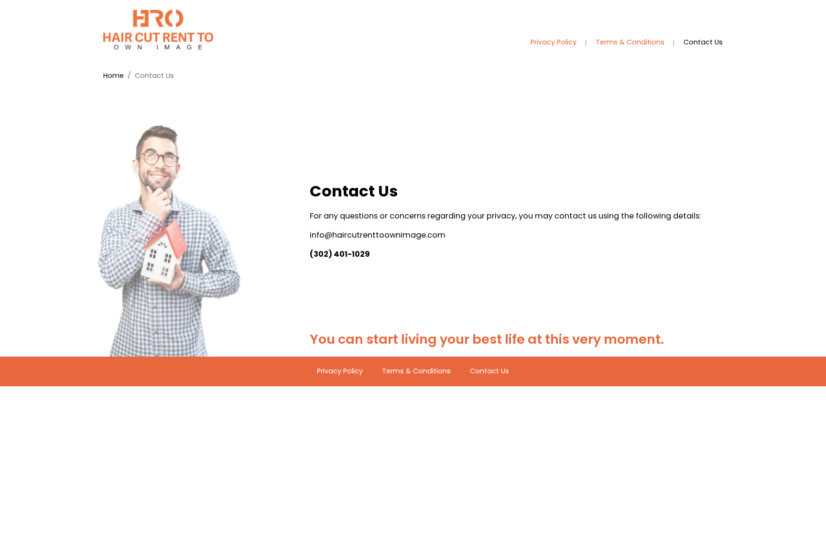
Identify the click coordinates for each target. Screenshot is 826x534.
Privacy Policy (553, 42)
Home (113, 75)
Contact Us (703, 42)
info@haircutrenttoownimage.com (378, 234)
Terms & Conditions (630, 42)
